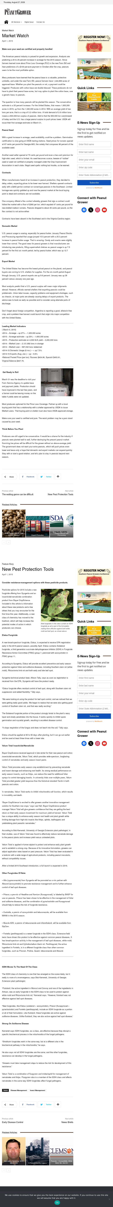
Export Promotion (37, 535)
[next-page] (8, 542)
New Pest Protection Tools (60, 494)
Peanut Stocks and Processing (61, 534)
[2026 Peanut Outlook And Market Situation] (13, 523)
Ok (57, 1202)
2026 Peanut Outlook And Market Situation (14, 534)
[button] (104, 22)
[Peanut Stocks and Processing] (61, 523)
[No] (109, 1199)
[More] (58, 476)
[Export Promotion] (37, 523)
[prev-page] (4, 542)
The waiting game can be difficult (17, 494)
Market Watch (8, 30)
